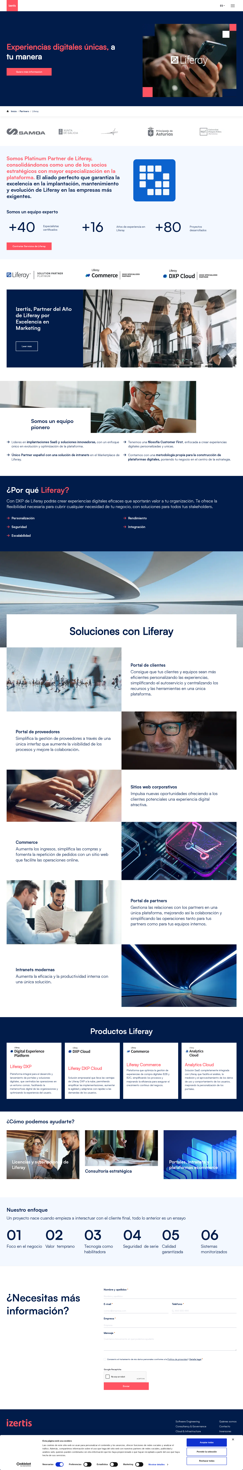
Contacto (224, 1426)
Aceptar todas (207, 1442)
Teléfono (177, 1304)
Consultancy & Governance (191, 1426)
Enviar (126, 1386)
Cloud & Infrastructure (188, 1431)
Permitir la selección (207, 1451)
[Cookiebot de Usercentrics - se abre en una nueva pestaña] (24, 1464)
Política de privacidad (177, 1359)
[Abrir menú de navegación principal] (233, 6)
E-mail (108, 1304)
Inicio (14, 111)
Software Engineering (188, 1421)
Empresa (109, 1318)
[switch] (88, 1464)
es (221, 6)
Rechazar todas (206, 1461)
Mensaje (109, 1332)
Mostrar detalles (156, 1464)
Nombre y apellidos (115, 1289)
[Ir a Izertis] (12, 5)
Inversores (225, 1431)
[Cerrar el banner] (233, 1439)
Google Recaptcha (112, 1369)
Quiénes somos (228, 1421)
